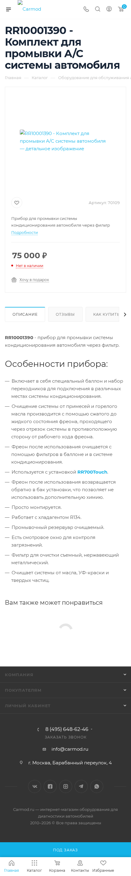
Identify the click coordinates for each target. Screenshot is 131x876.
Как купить (106, 314)
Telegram (81, 786)
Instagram (65, 786)
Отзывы (65, 314)
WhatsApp (96, 786)
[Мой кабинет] (109, 9)
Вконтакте (34, 786)
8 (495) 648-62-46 (66, 729)
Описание (24, 314)
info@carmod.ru (69, 749)
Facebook (50, 786)
